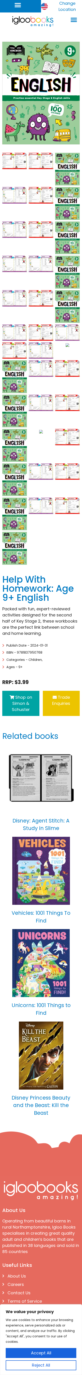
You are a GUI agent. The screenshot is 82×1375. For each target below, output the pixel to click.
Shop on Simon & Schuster (22, 703)
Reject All (41, 1365)
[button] (18, 5)
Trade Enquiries (61, 700)
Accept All (41, 1353)
